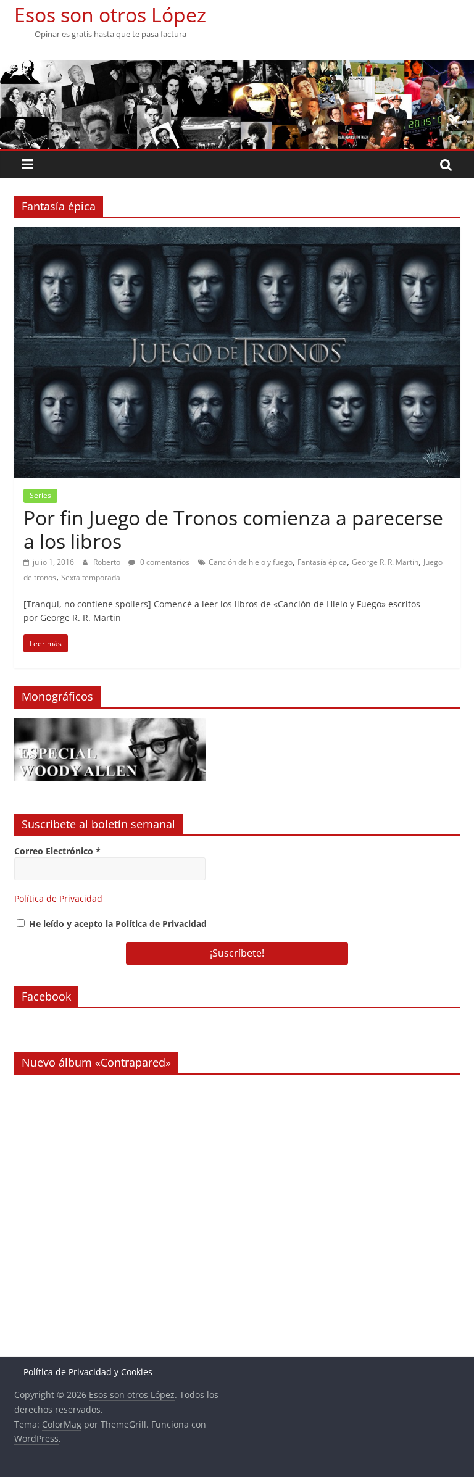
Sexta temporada (90, 577)
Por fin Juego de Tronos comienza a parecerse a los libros (233, 529)
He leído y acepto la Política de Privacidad (117, 924)
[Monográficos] (110, 724)
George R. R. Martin (385, 562)
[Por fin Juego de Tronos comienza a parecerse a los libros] (237, 234)
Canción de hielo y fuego (251, 562)
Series (40, 495)
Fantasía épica (322, 562)
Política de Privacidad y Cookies (87, 1372)
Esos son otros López (110, 14)
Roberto (107, 562)
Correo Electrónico (57, 851)
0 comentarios (163, 562)
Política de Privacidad (58, 898)
